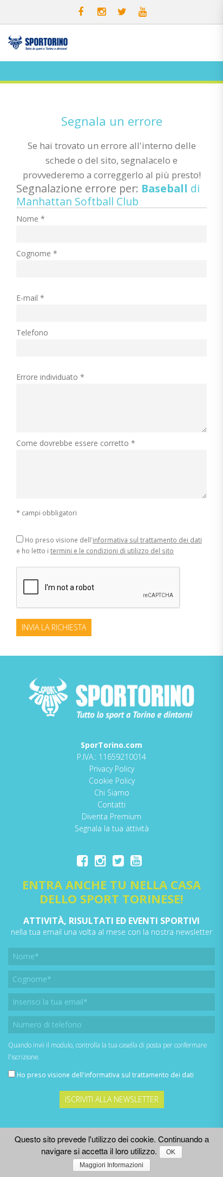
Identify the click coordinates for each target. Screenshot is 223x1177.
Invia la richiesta (54, 627)
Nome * (30, 219)
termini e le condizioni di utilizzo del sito (112, 550)
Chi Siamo (111, 792)
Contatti (111, 804)
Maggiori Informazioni (111, 1165)
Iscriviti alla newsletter (112, 1099)
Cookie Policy (112, 780)
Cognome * (36, 253)
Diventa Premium (111, 816)
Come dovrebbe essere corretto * (75, 443)
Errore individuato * (50, 377)
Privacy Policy (111, 769)
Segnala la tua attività (112, 828)
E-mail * (30, 298)
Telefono (32, 332)
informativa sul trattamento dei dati (147, 539)
